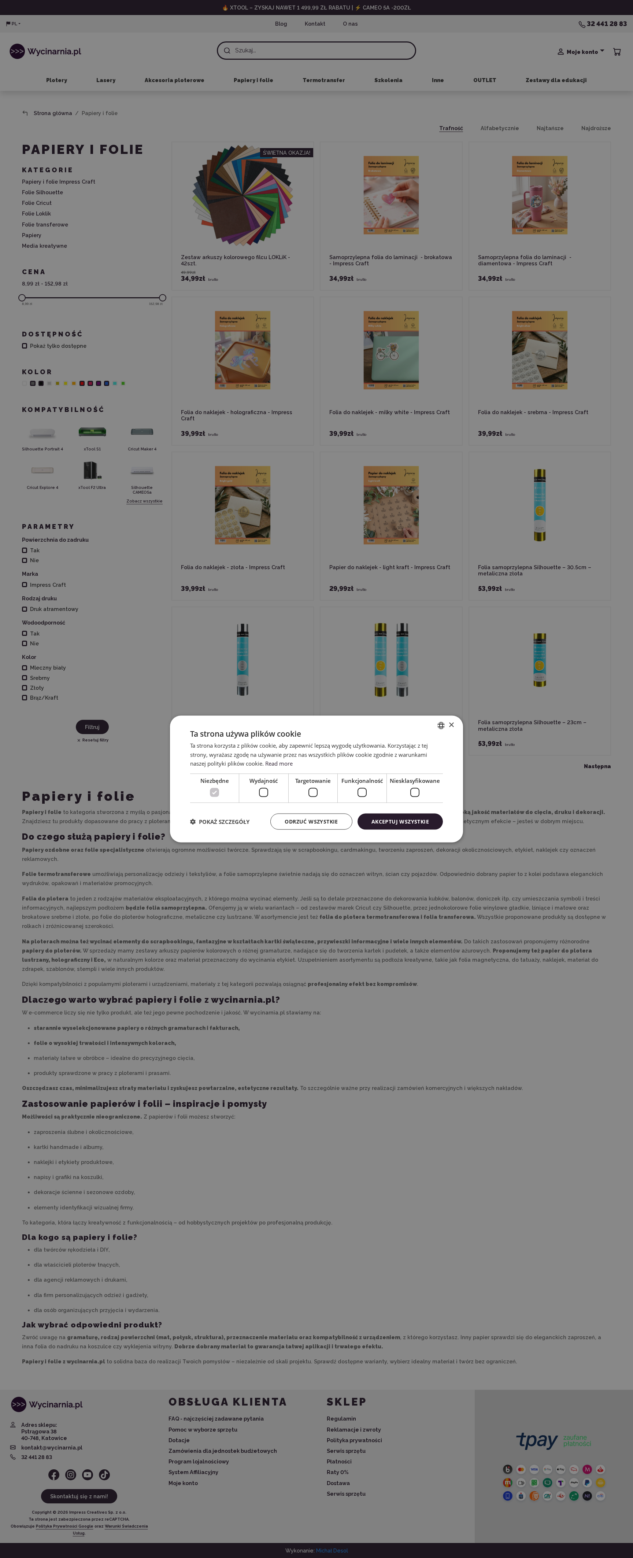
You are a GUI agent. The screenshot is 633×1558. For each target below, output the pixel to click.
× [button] (451, 725)
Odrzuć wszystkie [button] (311, 821)
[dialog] (316, 779)
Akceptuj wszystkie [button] (400, 821)
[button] (219, 822)
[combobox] (441, 725)
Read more (279, 763)
